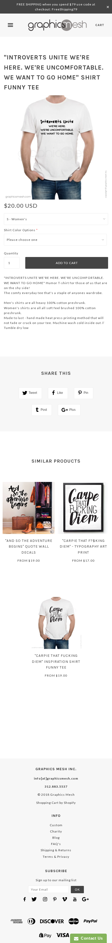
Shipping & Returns (56, 850)
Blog (56, 838)
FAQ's (56, 844)
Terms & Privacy (56, 857)
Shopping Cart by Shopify (56, 803)
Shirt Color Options (19, 230)
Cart (99, 25)
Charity (56, 831)
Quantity (11, 253)
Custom (56, 825)
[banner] (58, 25)
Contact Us (90, 938)
